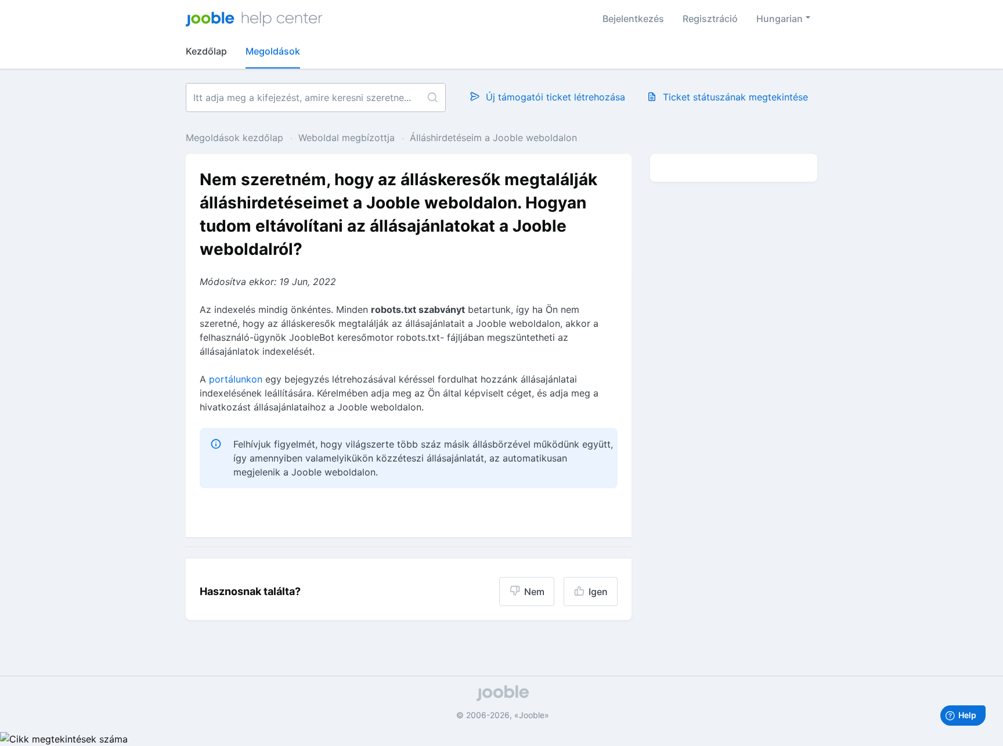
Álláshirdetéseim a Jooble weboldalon (493, 137)
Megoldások (273, 51)
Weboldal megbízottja (346, 137)
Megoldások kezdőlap (236, 137)
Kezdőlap (206, 51)
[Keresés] (432, 97)
